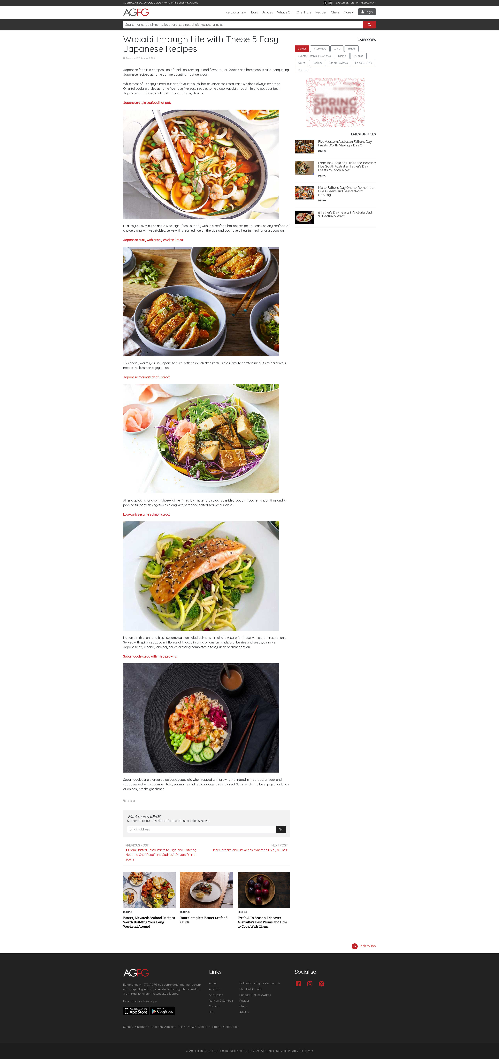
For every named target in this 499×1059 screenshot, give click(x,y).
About (213, 983)
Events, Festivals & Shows (314, 56)
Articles (267, 12)
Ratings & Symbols (221, 1000)
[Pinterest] (322, 984)
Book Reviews (339, 63)
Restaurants (234, 12)
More (347, 12)
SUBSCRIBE (342, 2)
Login (368, 12)
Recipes (321, 12)
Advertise (215, 989)
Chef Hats (304, 12)
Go (281, 829)
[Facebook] (325, 3)
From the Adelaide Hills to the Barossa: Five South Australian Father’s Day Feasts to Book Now (347, 166)
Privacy (293, 1051)
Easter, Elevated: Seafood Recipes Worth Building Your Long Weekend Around (149, 922)
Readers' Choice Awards (255, 995)
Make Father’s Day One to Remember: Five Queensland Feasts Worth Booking (346, 191)
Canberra (204, 1027)
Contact (214, 1006)
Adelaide (170, 1027)
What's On (284, 12)
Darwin (191, 1027)
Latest (302, 48)
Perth (181, 1027)
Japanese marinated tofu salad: (146, 377)
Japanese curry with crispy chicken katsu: (153, 240)
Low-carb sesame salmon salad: (146, 514)
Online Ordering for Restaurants (259, 983)
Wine (337, 48)
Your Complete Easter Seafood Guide (203, 920)
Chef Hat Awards (188, 2)
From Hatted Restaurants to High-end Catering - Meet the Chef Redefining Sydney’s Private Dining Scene (162, 854)
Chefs (335, 12)
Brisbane (157, 1027)
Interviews (319, 48)
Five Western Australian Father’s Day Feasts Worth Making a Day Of (345, 143)
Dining (342, 56)
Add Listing (216, 995)
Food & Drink (363, 63)
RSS (211, 1012)
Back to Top (367, 946)
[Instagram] (330, 3)
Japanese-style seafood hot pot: (147, 103)
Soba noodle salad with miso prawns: (150, 656)
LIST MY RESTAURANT (363, 2)
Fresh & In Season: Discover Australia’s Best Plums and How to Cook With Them (262, 922)
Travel (351, 48)
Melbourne (142, 1027)
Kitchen (303, 70)
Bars (254, 12)
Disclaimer (306, 1051)
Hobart (217, 1027)
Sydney (128, 1027)
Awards (358, 56)
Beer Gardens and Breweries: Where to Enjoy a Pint (249, 850)
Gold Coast (231, 1027)
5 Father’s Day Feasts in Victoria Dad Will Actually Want (345, 214)
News (301, 63)
